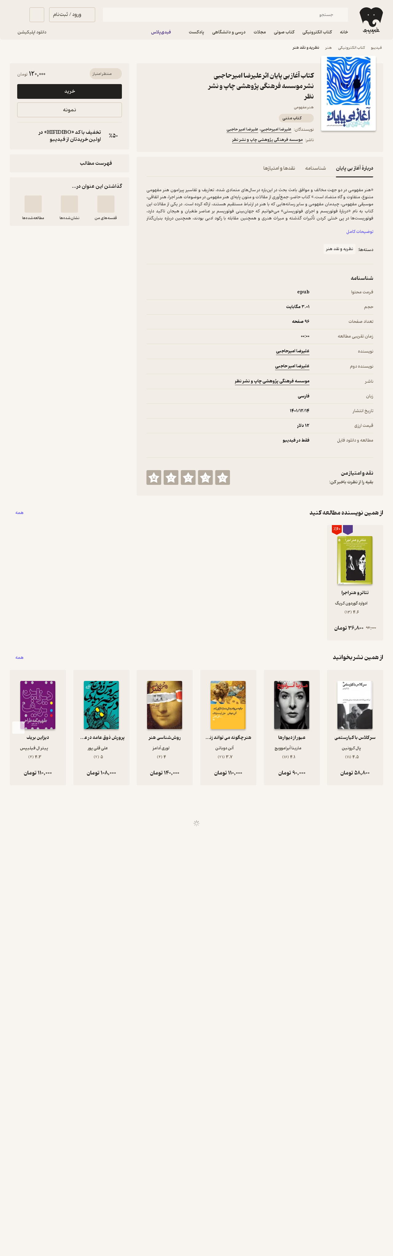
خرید (69, 91)
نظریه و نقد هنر (306, 47)
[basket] (36, 14)
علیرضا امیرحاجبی (276, 129)
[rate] (222, 477)
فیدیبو (376, 48)
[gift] (179, 141)
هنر (328, 48)
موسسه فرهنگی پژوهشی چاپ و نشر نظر (267, 140)
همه (19, 512)
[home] (370, 20)
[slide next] (18, 727)
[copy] (23, 136)
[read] (33, 204)
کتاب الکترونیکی (351, 48)
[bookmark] (165, 141)
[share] (194, 141)
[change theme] (17, 14)
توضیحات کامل (359, 231)
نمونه (69, 110)
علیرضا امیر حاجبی (242, 129)
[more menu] (150, 141)
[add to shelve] (106, 204)
